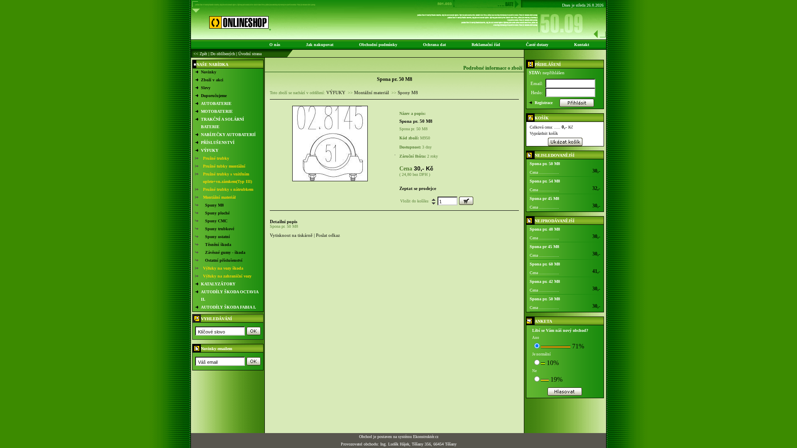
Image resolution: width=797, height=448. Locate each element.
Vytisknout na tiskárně (291, 235)
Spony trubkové (219, 228)
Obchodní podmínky (378, 44)
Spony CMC (216, 221)
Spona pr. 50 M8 (545, 163)
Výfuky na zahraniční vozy (227, 276)
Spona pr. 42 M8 (545, 281)
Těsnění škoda (218, 244)
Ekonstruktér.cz (425, 436)
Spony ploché (217, 213)
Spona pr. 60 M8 (545, 264)
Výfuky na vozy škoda (223, 268)
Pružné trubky (216, 158)
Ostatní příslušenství (223, 260)
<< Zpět (200, 53)
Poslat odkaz (328, 235)
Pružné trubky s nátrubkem (228, 189)
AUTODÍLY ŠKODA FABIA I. (228, 307)
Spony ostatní (217, 236)
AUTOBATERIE (216, 103)
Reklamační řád (486, 44)
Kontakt (581, 44)
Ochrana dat (434, 44)
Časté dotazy (537, 44)
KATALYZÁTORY (218, 284)
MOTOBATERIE (217, 111)
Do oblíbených (222, 53)
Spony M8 (214, 205)
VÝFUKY (209, 150)
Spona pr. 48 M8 (545, 229)
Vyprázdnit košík (544, 133)
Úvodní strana (250, 53)
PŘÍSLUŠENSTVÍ (218, 142)
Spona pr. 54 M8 (545, 181)
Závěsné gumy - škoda (225, 252)
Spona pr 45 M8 (544, 198)
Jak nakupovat (319, 44)
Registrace (544, 102)
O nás (274, 44)
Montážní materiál (219, 197)
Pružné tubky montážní (224, 166)
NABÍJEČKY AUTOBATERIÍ (228, 134)
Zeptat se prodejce (417, 188)
